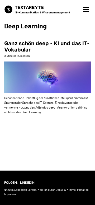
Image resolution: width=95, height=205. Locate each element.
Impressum (11, 194)
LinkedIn (27, 182)
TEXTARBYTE (42, 9)
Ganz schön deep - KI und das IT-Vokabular (46, 46)
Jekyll (60, 189)
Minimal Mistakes (77, 189)
